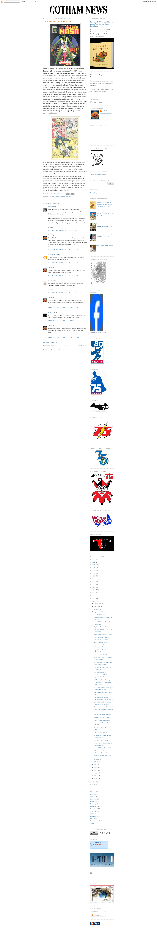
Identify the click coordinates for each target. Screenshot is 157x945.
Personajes (55, 196)
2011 (94, 601)
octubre (96, 609)
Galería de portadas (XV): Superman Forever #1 (101, 752)
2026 (94, 559)
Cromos (92, 797)
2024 (94, 565)
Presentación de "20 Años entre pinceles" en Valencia (103, 676)
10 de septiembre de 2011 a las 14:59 (63, 338)
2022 (94, 570)
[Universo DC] (96, 330)
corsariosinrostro (53, 254)
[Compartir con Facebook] (72, 194)
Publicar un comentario (50, 342)
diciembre (97, 603)
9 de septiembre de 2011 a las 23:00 (63, 292)
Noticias (92, 811)
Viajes (92, 823)
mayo (96, 767)
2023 (94, 568)
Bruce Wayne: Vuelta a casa (102, 720)
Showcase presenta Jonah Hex (102, 755)
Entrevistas (93, 801)
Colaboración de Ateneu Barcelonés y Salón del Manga (103, 698)
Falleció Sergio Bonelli (100, 655)
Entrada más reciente (49, 346)
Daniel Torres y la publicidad (102, 707)
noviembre (97, 606)
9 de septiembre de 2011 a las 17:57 (63, 262)
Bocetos (92, 794)
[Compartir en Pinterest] (74, 194)
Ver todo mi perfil (107, 113)
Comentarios (97, 915)
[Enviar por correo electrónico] (66, 194)
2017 (94, 584)
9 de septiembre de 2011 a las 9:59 (62, 230)
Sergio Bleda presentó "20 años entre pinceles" (103, 658)
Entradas (95, 911)
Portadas (92, 818)
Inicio (66, 346)
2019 (94, 579)
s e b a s (50, 280)
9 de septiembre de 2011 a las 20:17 (63, 275)
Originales (93, 814)
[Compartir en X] (70, 194)
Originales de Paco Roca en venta (103, 627)
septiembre (97, 612)
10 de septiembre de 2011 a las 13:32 (63, 320)
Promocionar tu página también (98, 332)
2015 (94, 590)
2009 (94, 785)
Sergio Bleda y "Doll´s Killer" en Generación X (103, 744)
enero (96, 778)
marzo (96, 773)
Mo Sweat (51, 207)
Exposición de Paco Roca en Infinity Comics (102, 651)
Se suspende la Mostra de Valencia (104, 634)
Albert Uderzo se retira (100, 642)
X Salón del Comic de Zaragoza (103, 680)
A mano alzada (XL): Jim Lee (102, 717)
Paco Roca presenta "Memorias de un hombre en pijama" (103, 688)
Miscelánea (93, 809)
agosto (96, 759)
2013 (94, 595)
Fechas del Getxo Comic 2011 (102, 748)
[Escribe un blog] (68, 194)
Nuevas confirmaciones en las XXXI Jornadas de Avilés (104, 236)
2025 (94, 562)
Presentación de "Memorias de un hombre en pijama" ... (103, 663)
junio (96, 765)
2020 (94, 576)
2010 (94, 782)
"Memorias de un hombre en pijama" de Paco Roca (102, 638)
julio (95, 762)
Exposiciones (94, 806)
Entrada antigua (82, 346)
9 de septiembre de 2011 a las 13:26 (63, 250)
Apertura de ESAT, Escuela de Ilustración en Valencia (102, 703)
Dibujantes (93, 799)
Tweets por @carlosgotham (98, 174)
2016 (94, 587)
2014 (94, 593)
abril (95, 770)
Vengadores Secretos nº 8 (101, 740)
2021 (94, 573)
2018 (94, 581)
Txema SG (51, 312)
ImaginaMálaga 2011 (100, 672)
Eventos (92, 804)
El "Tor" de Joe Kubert (100, 614)
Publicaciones (65, 196)
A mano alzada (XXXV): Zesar (104, 245)
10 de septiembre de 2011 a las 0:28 (63, 307)
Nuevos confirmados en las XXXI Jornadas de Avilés (104, 225)
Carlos (50, 235)
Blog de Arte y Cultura (100, 847)
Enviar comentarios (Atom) (59, 350)
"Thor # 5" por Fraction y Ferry (102, 714)
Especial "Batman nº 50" (101, 733)
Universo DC (93, 292)
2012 (94, 598)
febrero (96, 776)
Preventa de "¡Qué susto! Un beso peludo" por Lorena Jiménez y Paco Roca (102, 24)
